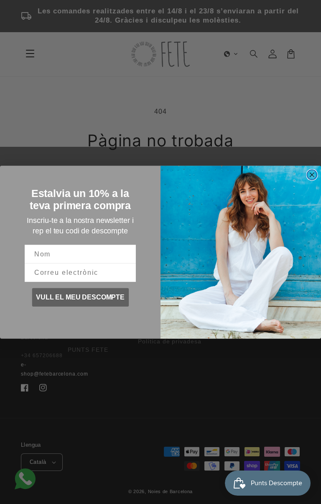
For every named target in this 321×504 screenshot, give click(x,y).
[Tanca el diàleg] (312, 175)
